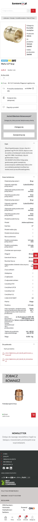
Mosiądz (12, 18)
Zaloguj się (19, 127)
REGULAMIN (5, 500)
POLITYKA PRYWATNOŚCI (10, 491)
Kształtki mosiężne (21, 18)
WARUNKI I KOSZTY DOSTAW (11, 496)
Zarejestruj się (19, 135)
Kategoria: (30, 28)
